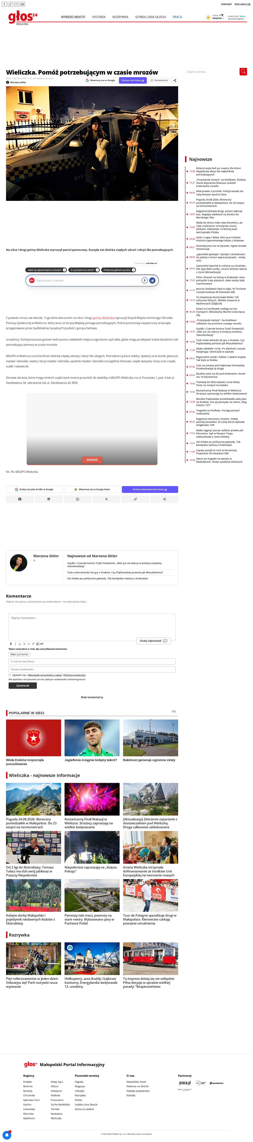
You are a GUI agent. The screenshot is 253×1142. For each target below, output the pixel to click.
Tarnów (55, 1109)
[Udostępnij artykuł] (175, 80)
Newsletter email (136, 1081)
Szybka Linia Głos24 (150, 17)
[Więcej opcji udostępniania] (164, 499)
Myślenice (29, 1118)
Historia (99, 17)
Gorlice (27, 1104)
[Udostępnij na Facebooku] (20, 499)
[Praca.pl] (185, 1083)
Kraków (27, 1081)
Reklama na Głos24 (137, 1086)
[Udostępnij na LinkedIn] (48, 499)
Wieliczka (56, 1118)
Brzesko (27, 1091)
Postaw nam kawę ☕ (133, 80)
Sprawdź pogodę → (237, 19)
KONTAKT (226, 4)
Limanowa (29, 1109)
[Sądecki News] (201, 1083)
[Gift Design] (185, 1090)
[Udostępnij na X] (106, 499)
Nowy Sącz (57, 1081)
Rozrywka (120, 17)
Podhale (55, 1095)
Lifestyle (79, 1091)
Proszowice (57, 1100)
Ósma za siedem (84, 1109)
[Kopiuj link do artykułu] (135, 499)
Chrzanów (29, 1095)
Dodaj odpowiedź (150, 640)
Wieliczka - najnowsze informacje (44, 775)
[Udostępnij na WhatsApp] (77, 499)
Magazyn (80, 1086)
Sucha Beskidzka (60, 1104)
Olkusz (55, 1086)
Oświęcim (56, 1091)
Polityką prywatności (75, 675)
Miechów (28, 1113)
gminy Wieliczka (104, 318)
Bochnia (28, 1086)
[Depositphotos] (217, 1083)
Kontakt (130, 1095)
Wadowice (56, 1113)
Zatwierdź (22, 685)
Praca (177, 17)
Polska (78, 1100)
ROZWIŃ (92, 459)
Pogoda (79, 1081)
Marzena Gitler (18, 82)
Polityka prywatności (138, 1091)
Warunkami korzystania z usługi (45, 675)
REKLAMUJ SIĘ (242, 4)
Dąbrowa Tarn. (31, 1100)
